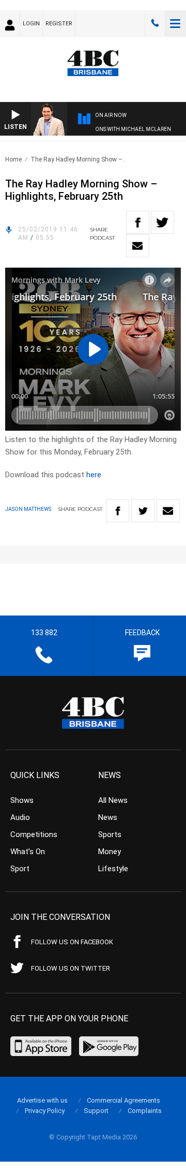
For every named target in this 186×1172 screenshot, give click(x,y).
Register (58, 23)
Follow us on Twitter (70, 968)
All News (113, 800)
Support (96, 1111)
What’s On (27, 851)
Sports (109, 834)
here (93, 474)
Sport (19, 868)
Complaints (145, 1111)
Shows (22, 800)
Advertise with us (42, 1100)
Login (31, 23)
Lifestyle (113, 868)
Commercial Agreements (123, 1100)
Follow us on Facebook (72, 942)
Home (13, 159)
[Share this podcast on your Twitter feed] (162, 222)
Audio (20, 817)
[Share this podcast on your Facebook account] (137, 222)
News (107, 817)
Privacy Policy (45, 1111)
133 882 (155, 23)
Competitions (33, 834)
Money (109, 851)
